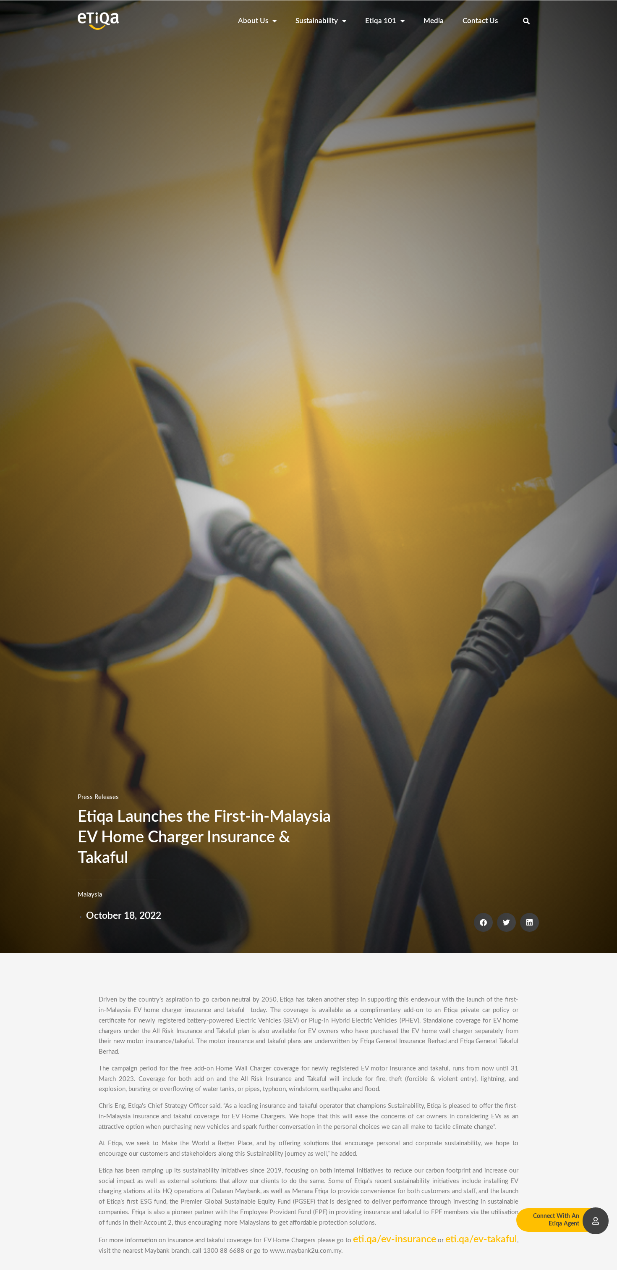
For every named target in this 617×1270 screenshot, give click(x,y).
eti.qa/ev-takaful (481, 1239)
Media (434, 21)
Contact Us (480, 21)
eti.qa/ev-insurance (394, 1239)
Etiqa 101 (380, 21)
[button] (526, 21)
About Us (253, 21)
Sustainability (316, 21)
